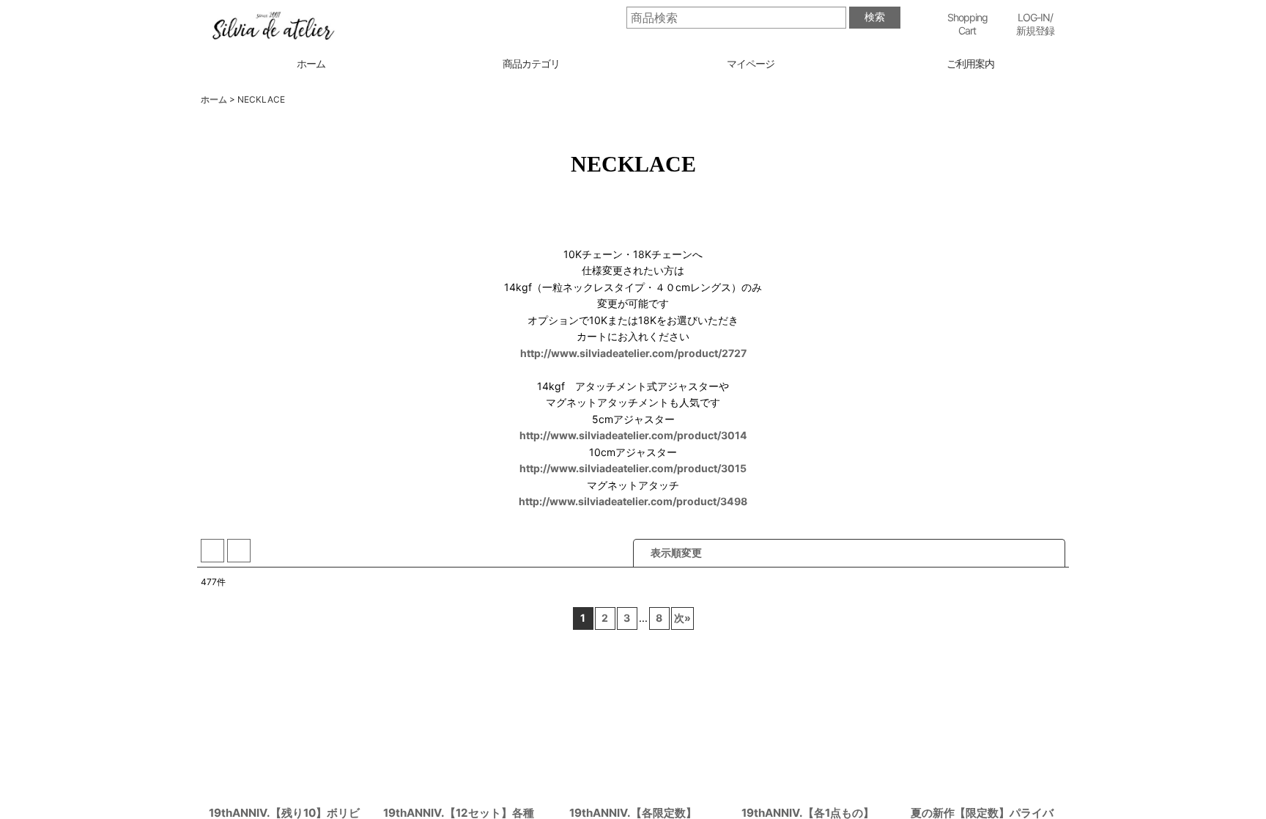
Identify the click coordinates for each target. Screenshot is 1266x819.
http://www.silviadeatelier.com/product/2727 (633, 353)
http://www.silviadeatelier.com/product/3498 (633, 501)
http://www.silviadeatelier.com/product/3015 (633, 468)
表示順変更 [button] (676, 552)
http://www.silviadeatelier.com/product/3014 (633, 435)
